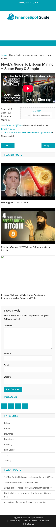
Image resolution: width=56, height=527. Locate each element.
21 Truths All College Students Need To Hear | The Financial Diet (10, 145)
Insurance (8, 434)
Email (7, 365)
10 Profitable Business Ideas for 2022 (21, 482)
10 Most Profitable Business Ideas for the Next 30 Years (29, 477)
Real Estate (9, 450)
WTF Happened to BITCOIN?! (14, 202)
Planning (8, 444)
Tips (6, 455)
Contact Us (29, 524)
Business (8, 428)
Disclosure (44, 521)
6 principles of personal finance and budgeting (25, 502)
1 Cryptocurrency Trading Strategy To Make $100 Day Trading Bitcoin (49, 145)
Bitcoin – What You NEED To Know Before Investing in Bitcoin (25, 249)
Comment (9, 326)
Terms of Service (30, 521)
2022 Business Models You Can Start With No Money (28, 488)
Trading (7, 460)
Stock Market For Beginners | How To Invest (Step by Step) (27, 495)
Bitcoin (7, 423)
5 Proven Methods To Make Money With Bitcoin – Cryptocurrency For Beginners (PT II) (23, 296)
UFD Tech (37, 111)
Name (7, 354)
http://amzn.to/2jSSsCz (12, 125)
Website (7, 377)
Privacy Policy (14, 521)
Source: (28, 115)
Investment (9, 439)
